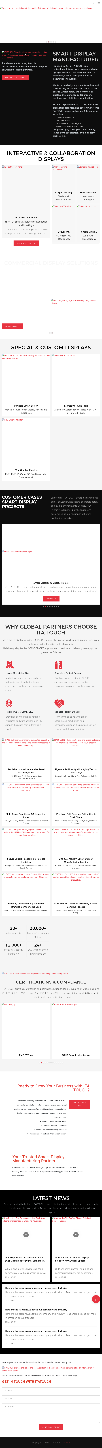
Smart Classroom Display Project (51, 583)
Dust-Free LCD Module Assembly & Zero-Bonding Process (75, 905)
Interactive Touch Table (75, 406)
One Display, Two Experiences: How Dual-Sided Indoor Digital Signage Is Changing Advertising (24, 1259)
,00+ (38, 928)
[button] (46, 41)
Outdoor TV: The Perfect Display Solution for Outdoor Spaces (72, 1259)
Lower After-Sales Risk (17, 673)
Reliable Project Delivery (67, 712)
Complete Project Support (68, 673)
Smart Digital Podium (88, 232)
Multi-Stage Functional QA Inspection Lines (26, 816)
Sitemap (66, 1442)
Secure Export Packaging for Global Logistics (26, 860)
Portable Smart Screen (26, 406)
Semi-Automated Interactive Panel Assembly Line (26, 771)
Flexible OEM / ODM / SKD (19, 712)
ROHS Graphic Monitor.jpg (76, 1055)
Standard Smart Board (88, 192)
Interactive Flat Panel (26, 217)
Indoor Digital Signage (20, 280)
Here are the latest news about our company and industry (36, 1288)
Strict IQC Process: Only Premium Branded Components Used (26, 905)
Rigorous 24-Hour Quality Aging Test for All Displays (76, 771)
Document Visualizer (63, 232)
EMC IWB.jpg (26, 1055)
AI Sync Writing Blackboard (63, 192)
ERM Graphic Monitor (26, 470)
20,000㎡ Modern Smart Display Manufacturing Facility (76, 860)
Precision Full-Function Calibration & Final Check (76, 816)
